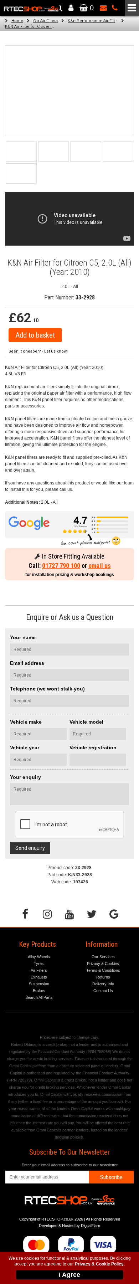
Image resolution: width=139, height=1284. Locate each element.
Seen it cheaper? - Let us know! (38, 351)
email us (99, 565)
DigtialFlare (90, 1225)
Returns (103, 977)
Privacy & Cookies (103, 963)
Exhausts (39, 977)
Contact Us (103, 990)
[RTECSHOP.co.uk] (21, 173)
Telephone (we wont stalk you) (47, 689)
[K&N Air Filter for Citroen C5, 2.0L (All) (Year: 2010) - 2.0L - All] (69, 90)
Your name (23, 637)
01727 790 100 (61, 565)
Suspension (39, 984)
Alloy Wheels (39, 957)
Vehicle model (86, 722)
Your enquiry (25, 777)
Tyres (39, 963)
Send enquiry (30, 848)
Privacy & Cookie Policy (99, 1264)
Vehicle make (26, 722)
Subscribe (111, 1177)
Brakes (39, 990)
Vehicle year (24, 747)
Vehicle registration (93, 747)
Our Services (103, 957)
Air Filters (39, 970)
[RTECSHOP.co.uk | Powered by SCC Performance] (53, 151)
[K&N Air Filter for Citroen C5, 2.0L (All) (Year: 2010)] (21, 151)
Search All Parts (39, 997)
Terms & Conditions (103, 970)
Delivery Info (103, 984)
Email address (27, 663)
